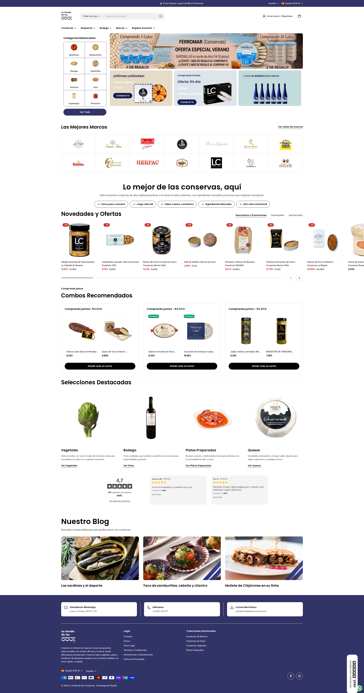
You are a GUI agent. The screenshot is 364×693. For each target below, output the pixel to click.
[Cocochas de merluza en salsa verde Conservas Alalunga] (199, 330)
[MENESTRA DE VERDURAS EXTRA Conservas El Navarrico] (281, 330)
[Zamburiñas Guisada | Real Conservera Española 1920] (120, 240)
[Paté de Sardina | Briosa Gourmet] (202, 240)
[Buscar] (161, 16)
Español (272, 3)
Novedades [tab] (277, 215)
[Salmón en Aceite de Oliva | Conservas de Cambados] (164, 330)
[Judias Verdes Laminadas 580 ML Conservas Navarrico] (246, 330)
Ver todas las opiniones (119, 501)
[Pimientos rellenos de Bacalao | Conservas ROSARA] (243, 240)
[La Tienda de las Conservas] (206, 51)
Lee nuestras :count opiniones (350, 674)
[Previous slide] (291, 277)
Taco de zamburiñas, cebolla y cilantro (175, 585)
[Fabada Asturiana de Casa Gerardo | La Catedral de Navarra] (79, 240)
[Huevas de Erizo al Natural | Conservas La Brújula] (325, 240)
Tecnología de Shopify (106, 685)
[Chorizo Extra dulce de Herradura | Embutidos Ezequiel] (82, 330)
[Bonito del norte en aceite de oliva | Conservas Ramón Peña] (161, 240)
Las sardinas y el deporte (81, 585)
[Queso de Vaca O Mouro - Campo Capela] (117, 330)
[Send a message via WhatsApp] (359, 688)
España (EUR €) (292, 3)
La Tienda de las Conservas (82, 685)
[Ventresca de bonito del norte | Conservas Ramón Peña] (284, 240)
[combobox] (122, 16)
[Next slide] (299, 277)
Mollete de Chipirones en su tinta (252, 585)
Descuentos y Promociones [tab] (251, 215)
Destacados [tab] (296, 215)
